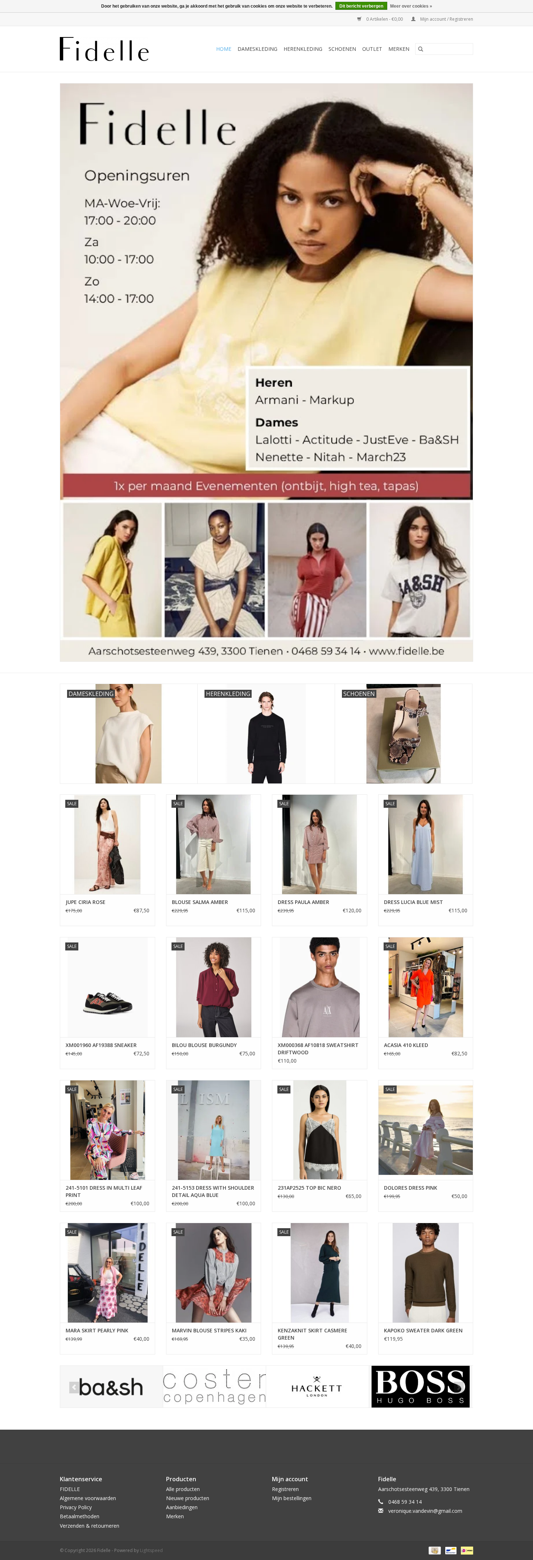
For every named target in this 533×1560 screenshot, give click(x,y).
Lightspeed (151, 1550)
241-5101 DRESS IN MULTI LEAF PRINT (104, 1191)
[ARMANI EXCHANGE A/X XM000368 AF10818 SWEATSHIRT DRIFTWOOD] (319, 987)
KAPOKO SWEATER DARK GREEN (423, 1330)
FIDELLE (70, 1489)
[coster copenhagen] (214, 1387)
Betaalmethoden (79, 1516)
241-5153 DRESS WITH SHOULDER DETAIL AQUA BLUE (213, 1191)
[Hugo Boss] (420, 1387)
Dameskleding (257, 48)
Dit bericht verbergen (361, 6)
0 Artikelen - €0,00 (384, 19)
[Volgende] (459, 1387)
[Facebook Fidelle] (260, 1446)
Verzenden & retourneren (89, 1525)
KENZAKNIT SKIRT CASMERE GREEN (312, 1334)
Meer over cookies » (411, 6)
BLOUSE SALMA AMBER (200, 902)
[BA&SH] (111, 1387)
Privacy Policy (76, 1507)
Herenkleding (303, 48)
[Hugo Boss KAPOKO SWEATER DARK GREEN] (426, 1273)
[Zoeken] (420, 49)
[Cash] (434, 1550)
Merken (398, 48)
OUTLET (372, 48)
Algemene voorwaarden (88, 1498)
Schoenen (342, 48)
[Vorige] (74, 1387)
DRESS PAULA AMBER (303, 902)
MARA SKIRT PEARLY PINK (97, 1330)
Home (223, 48)
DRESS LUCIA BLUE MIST (413, 902)
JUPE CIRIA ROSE (86, 902)
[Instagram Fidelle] (273, 1446)
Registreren (285, 1489)
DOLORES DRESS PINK (410, 1187)
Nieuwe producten (187, 1498)
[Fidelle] (112, 49)
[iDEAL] (465, 1550)
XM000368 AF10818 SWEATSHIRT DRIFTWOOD (318, 1049)
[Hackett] (317, 1387)
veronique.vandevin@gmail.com (425, 1510)
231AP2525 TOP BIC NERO (309, 1187)
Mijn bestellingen (291, 1498)
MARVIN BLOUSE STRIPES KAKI (209, 1330)
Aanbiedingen (182, 1507)
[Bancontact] (450, 1550)
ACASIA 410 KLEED (406, 1045)
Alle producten (183, 1489)
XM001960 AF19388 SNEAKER (101, 1045)
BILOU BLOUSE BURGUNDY (204, 1045)
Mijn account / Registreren (446, 19)
